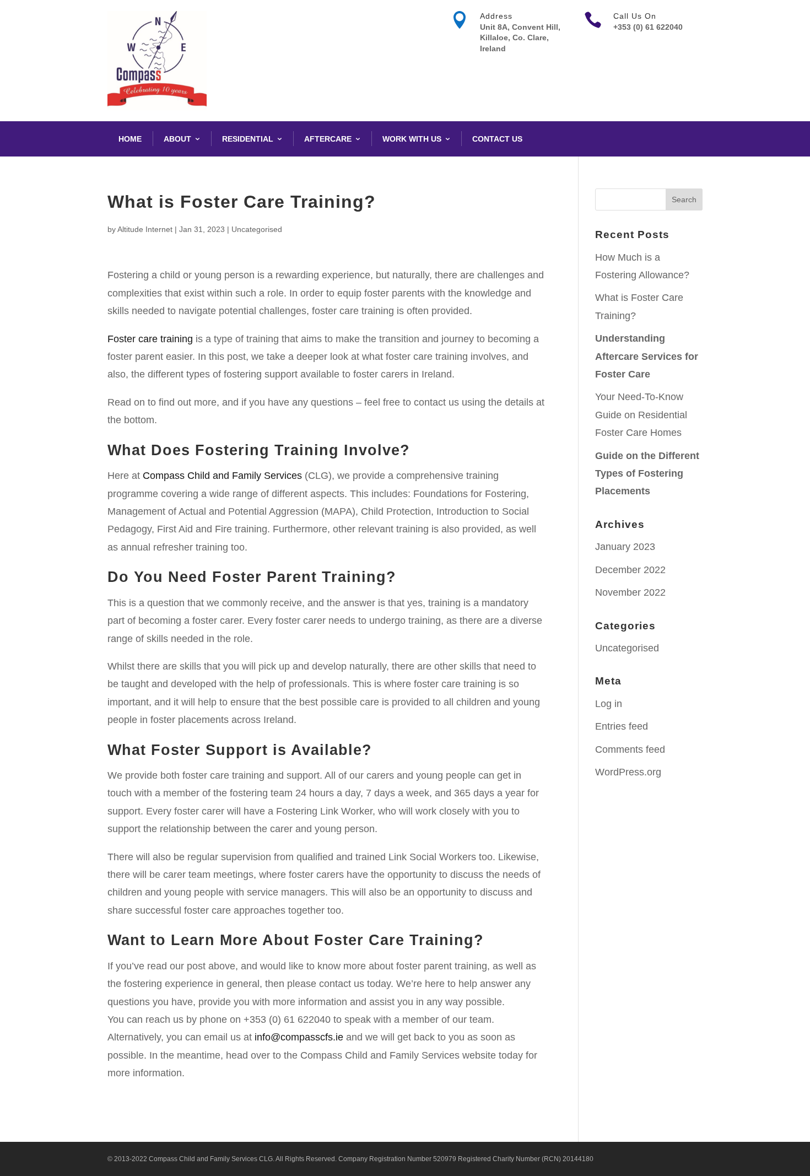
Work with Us (411, 138)
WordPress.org (628, 772)
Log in (608, 703)
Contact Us (497, 138)
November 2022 (630, 592)
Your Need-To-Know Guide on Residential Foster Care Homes (641, 414)
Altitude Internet (144, 229)
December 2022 (630, 569)
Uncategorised (256, 229)
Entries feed (621, 726)
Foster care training (150, 338)
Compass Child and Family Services (222, 475)
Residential (247, 138)
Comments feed (630, 749)
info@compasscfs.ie (299, 1037)
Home (130, 138)
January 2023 (625, 546)
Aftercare (328, 138)
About (177, 138)
